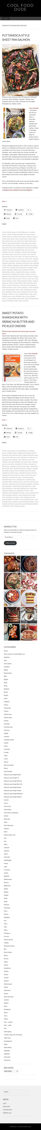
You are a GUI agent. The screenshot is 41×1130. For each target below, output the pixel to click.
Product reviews (8, 939)
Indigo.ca (29, 190)
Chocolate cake (8, 727)
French (6, 803)
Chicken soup (7, 714)
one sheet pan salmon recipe (24, 258)
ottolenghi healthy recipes (22, 272)
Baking (6, 670)
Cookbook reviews (12, 453)
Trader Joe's (7, 1038)
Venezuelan (7, 1057)
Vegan (5, 1044)
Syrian (5, 1012)
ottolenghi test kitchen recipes (27, 470)
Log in (4, 1103)
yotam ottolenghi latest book (27, 497)
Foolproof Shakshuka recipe (30, 455)
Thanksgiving (7, 1031)
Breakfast (32, 451)
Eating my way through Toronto (12, 790)
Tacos (5, 1015)
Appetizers (7, 657)
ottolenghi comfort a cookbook (29, 261)
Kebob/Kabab (7, 860)
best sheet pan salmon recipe (21, 245)
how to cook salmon (16, 256)
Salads (6, 962)
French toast (7, 806)
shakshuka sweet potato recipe (10, 484)
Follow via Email (10, 543)
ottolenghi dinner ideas (8, 272)
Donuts (6, 768)
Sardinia (6, 971)
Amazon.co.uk (18, 190)
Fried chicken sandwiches (11, 812)
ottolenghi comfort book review (24, 263)
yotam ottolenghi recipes (18, 296)
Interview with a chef (9, 835)
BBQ (5, 676)
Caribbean (6, 701)
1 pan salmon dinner (29, 234)
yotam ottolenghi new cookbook (11, 499)
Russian (6, 958)
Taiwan (6, 1019)
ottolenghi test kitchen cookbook (23, 468)
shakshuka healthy (7, 482)
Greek (5, 822)
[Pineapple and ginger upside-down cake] (12, 598)
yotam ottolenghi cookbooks (10, 495)
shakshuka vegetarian (26, 484)
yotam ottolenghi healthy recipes (24, 294)
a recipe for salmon (31, 236)
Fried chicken (7, 809)
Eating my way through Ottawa (12, 787)
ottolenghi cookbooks (28, 270)
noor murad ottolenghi (14, 462)
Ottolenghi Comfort (15, 261)
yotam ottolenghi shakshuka (26, 501)
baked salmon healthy (14, 243)
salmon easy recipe (32, 278)
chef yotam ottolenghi (14, 252)
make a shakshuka (21, 457)
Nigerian (6, 892)
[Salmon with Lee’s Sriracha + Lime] (12, 632)
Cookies (6, 743)
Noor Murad (31, 457)
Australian (6, 666)
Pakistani (6, 904)
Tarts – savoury (8, 1022)
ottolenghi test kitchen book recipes (20, 466)
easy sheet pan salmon (20, 254)
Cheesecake (7, 708)
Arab (5, 660)
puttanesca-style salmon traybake (28, 276)
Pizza (5, 923)
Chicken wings (8, 717)
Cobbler (6, 733)
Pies (5, 920)
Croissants (7, 749)
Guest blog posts (8, 825)
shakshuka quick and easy (30, 482)
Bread (5, 686)
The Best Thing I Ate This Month (13, 1034)
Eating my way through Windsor (12, 797)
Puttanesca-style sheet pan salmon (12, 278)
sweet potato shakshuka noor (21, 488)
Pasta (5, 911)
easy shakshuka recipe (15, 455)
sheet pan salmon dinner (15, 283)
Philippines (7, 917)
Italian (5, 844)
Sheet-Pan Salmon (7, 287)
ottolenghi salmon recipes (18, 274)
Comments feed (7, 1109)
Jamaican (6, 847)
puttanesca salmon (30, 274)
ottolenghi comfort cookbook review (22, 265)
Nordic (5, 898)
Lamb (5, 866)
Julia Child (7, 857)
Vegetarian (20, 453)
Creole (5, 746)
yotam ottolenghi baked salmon (10, 289)
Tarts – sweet (7, 1025)
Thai (5, 1028)
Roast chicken (8, 952)
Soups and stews (8, 996)
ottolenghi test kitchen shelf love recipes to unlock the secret (19, 475)
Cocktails (6, 736)
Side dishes (7, 990)
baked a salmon (15, 239)
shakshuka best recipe (15, 477)
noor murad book (22, 459)
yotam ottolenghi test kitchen (30, 504)
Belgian (6, 679)
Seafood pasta (8, 984)
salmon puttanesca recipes (24, 281)
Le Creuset (7, 870)
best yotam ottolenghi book (17, 247)
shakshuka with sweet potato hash (22, 486)
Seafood (14, 234)
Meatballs (6, 876)
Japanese (6, 850)
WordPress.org (7, 1113)
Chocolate (6, 724)
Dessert (6, 762)
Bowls (5, 682)
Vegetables (7, 1050)
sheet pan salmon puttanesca (28, 285)
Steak (5, 1006)
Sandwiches (7, 968)
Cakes (5, 698)
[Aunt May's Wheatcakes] (29, 632)
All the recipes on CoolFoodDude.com (18, 232)
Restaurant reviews (9, 946)
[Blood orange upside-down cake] (29, 564)
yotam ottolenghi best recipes (28, 289)
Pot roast (6, 936)
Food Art (6, 800)
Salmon (9, 234)
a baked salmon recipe (19, 236)
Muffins (6, 889)
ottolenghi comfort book (8, 263)
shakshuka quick (18, 482)
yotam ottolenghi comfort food (25, 292)
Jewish (6, 854)
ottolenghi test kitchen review (10, 473)
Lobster (6, 873)
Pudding (6, 942)
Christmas (7, 730)
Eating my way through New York (13, 784)
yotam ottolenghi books (32, 493)
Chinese (6, 720)
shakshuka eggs (30, 479)
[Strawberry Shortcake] (12, 615)
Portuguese (7, 933)
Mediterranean (8, 879)
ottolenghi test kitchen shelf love (28, 473)
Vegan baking (7, 1047)
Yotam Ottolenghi (33, 108)
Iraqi (5, 838)
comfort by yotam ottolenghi (28, 252)
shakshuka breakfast (28, 477)
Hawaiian (6, 828)
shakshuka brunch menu (9, 479)
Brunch (4, 453)
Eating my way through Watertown (13, 793)
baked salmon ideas (26, 243)
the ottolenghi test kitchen (22, 490)
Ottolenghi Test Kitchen (21, 464)
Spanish (6, 1003)
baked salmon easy (11, 241)
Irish (5, 841)
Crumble (6, 752)
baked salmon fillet (23, 241)
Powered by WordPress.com (20, 1126)
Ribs (5, 949)
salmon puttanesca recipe (9, 281)
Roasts (6, 955)
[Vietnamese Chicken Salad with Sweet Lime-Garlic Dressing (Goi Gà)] (12, 581)
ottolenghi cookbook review (14, 270)
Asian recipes (7, 663)
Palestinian (7, 908)
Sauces (6, 974)
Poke (5, 927)
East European (8, 771)
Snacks (6, 993)
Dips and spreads (9, 765)
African (6, 651)
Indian (5, 831)
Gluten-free (7, 819)
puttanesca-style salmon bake (10, 276)
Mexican (6, 882)
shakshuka (5, 477)
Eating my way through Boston (12, 774)
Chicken (6, 711)
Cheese (6, 705)
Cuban (5, 755)
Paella (5, 901)
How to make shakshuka (9, 457)
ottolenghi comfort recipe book (18, 267)
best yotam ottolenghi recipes (16, 250)
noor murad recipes (26, 462)
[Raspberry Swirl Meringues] (29, 581)
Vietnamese (7, 1060)
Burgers (6, 695)
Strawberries (7, 1009)
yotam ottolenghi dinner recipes (27, 495)
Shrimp (6, 987)
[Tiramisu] (29, 615)
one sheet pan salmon (28, 256)
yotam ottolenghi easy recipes (10, 497)
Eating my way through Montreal (13, 781)
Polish (5, 930)
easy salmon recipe (7, 254)
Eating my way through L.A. (11, 778)
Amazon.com (8, 190)
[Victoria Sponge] (29, 598)
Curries (6, 758)
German (6, 816)
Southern (6, 1000)
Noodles (6, 895)
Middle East (7, 885)
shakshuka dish (20, 479)
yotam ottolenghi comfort (9, 292)
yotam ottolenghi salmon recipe (15, 298)
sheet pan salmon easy (13, 285)
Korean (6, 863)
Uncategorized (8, 1041)
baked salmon (24, 239)
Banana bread (8, 673)
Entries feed (6, 1106)
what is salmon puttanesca (20, 287)
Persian (6, 914)
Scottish (6, 977)
